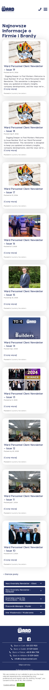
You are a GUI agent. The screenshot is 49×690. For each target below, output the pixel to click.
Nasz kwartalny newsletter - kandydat (18, 591)
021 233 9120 (31, 645)
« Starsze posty (10, 574)
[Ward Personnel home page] (8, 9)
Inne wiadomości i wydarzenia (19, 612)
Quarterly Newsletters (18, 93)
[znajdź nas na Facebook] (29, 639)
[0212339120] (39, 9)
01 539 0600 (32, 649)
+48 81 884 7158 (32, 652)
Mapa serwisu (24, 665)
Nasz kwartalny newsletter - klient (21, 583)
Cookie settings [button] (9, 685)
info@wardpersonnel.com (26, 659)
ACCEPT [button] (20, 685)
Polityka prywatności (24, 670)
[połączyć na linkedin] (20, 639)
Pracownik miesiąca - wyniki (18, 606)
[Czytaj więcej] (10, 89)
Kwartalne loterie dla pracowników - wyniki (15, 599)
